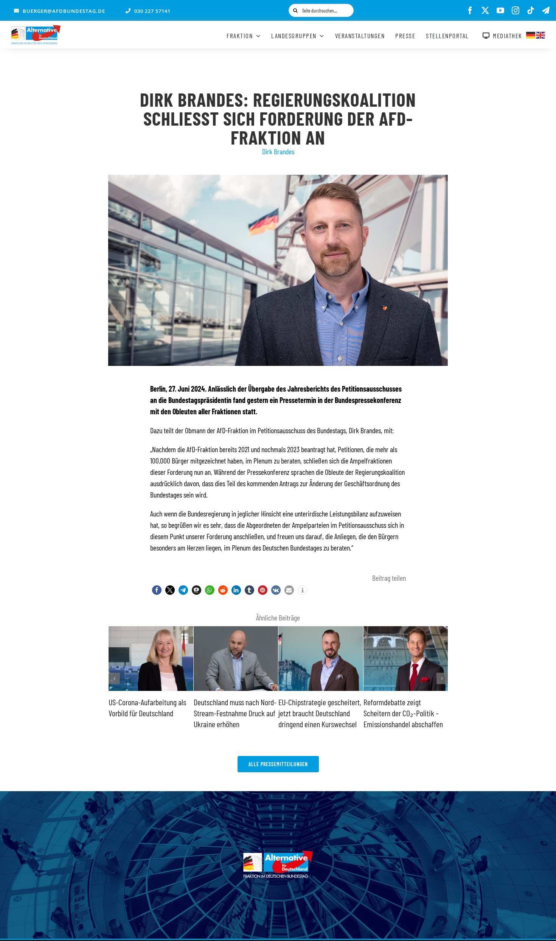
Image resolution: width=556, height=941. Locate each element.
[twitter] (485, 10)
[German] (531, 34)
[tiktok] (530, 10)
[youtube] (500, 10)
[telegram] (546, 10)
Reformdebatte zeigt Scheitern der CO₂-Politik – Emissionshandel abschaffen (403, 712)
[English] (541, 34)
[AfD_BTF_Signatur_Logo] (36, 28)
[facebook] (470, 10)
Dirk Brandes (278, 151)
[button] (157, 590)
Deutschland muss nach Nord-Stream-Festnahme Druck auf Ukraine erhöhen (235, 712)
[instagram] (515, 10)
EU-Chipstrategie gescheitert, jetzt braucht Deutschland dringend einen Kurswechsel (319, 712)
